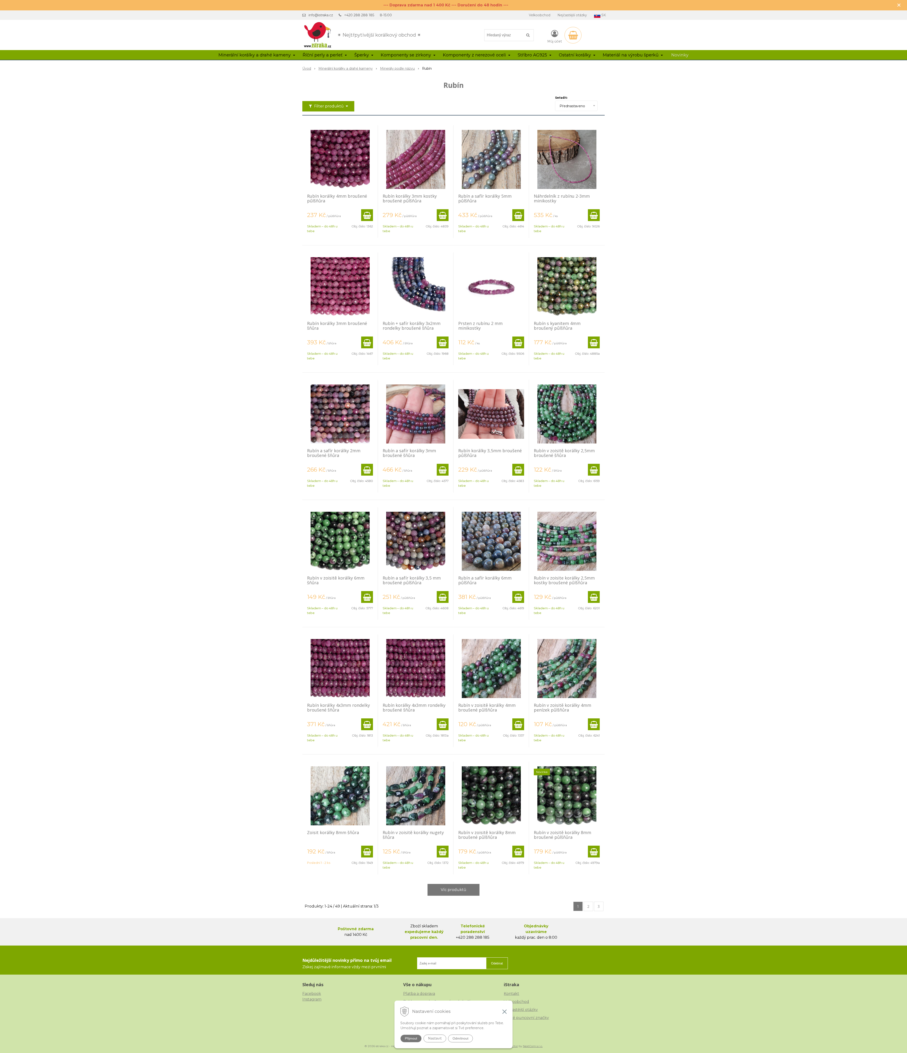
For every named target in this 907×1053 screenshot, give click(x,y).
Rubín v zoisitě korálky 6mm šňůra (335, 580)
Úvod (306, 68)
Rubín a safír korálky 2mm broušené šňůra (333, 453)
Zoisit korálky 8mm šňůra (333, 832)
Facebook (311, 993)
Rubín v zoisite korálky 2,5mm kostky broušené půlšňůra (564, 580)
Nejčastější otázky (572, 15)
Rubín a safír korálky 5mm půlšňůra (485, 198)
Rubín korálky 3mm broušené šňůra (337, 325)
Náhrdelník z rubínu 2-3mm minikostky (562, 198)
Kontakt (511, 993)
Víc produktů (453, 889)
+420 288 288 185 (359, 15)
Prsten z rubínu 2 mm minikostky (480, 325)
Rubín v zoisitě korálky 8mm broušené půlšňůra (487, 835)
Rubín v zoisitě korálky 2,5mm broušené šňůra (564, 453)
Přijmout (411, 1038)
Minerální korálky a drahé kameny (345, 68)
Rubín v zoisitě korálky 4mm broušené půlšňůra (487, 707)
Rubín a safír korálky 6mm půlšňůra (485, 580)
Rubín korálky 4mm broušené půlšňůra (337, 198)
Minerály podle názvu (397, 68)
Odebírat (497, 963)
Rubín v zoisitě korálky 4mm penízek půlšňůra (562, 707)
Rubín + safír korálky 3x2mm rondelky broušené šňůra (412, 325)
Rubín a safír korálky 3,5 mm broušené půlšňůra (412, 580)
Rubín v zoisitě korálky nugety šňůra (413, 835)
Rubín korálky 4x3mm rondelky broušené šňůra (338, 707)
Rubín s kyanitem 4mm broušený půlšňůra (557, 325)
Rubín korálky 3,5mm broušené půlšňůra (490, 453)
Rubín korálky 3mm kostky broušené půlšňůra (410, 198)
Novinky (680, 55)
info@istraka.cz (320, 15)
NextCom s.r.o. (533, 1046)
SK (603, 15)
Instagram (311, 999)
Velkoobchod (539, 15)
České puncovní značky (526, 1017)
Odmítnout (460, 1038)
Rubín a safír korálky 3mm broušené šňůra (409, 453)
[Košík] (573, 35)
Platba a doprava (419, 993)
